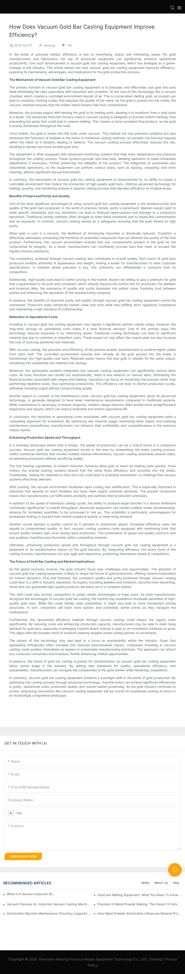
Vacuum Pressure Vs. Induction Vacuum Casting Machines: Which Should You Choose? (49, 904)
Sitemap (155, 959)
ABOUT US (161, 883)
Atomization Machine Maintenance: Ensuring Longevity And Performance (49, 913)
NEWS (145, 883)
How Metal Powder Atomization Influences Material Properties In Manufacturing (139, 913)
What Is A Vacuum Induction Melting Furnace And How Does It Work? (31, 894)
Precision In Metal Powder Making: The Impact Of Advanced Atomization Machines (139, 904)
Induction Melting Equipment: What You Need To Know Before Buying (139, 895)
